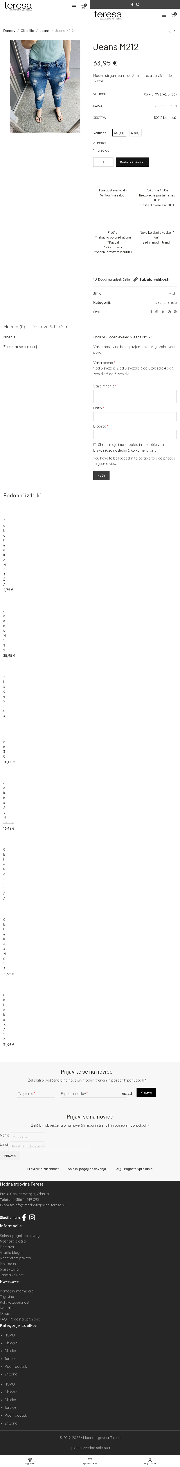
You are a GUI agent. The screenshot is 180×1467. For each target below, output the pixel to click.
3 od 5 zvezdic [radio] (151, 368)
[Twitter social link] (163, 312)
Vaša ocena (104, 363)
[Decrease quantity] (97, 162)
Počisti (101, 142)
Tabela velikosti (154, 279)
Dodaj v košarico (132, 162)
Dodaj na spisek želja (114, 279)
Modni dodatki (15, 1366)
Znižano (10, 1374)
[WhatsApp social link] (169, 312)
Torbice (10, 1358)
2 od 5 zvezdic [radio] (128, 368)
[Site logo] (17, 6)
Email (4, 1144)
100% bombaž (165, 117)
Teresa (171, 302)
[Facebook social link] (132, 4)
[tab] (14, 327)
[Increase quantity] (110, 162)
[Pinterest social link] (157, 312)
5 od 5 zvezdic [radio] (117, 374)
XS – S (148, 94)
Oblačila (27, 30)
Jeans (45, 30)
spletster (103, 1448)
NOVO (9, 1335)
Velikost (99, 132)
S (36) (172, 94)
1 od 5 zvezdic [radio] (104, 368)
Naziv (98, 408)
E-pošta (100, 426)
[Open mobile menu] (74, 6)
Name (5, 1135)
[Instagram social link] (137, 4)
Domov (9, 30)
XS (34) (160, 94)
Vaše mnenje (104, 386)
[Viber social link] (175, 312)
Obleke (10, 1351)
